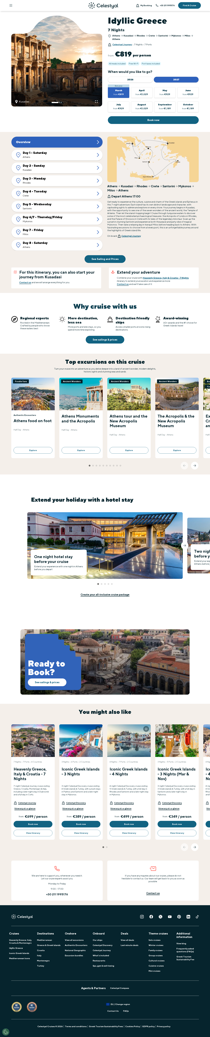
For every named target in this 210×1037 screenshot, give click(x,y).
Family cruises (155, 950)
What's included (101, 955)
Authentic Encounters (76, 945)
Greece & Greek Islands (48, 945)
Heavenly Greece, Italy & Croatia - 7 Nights (166, 277)
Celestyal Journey (122, 44)
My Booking (146, 5)
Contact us (25, 282)
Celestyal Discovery (102, 945)
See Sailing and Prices (105, 258)
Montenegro (43, 961)
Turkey (40, 966)
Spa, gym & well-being (103, 966)
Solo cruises (154, 940)
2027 (176, 79)
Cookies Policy (132, 1026)
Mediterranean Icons (19, 958)
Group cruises (156, 955)
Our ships (97, 940)
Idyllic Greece (16, 948)
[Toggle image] (50, 729)
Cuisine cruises (156, 966)
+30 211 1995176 (167, 5)
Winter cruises (156, 945)
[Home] (103, 5)
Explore (33, 450)
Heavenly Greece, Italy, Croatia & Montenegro (20, 941)
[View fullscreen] (96, 101)
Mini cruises (154, 971)
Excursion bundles (74, 955)
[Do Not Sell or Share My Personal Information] (5, 1032)
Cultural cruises (156, 961)
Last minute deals (129, 945)
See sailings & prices (105, 339)
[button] (25, 803)
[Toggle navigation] (11, 5)
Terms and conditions (76, 1026)
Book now (153, 120)
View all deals (127, 940)
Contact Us (113, 1011)
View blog (181, 943)
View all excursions (74, 940)
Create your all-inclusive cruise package (105, 594)
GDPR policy (148, 1026)
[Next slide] (194, 465)
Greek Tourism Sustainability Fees (106, 1026)
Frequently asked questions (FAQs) (185, 950)
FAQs (126, 1011)
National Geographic (75, 950)
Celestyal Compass (119, 988)
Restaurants (99, 961)
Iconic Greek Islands (19, 953)
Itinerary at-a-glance (24, 808)
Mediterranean (44, 940)
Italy (39, 955)
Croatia (41, 950)
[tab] (55, 102)
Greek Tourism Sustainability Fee (185, 958)
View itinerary (33, 833)
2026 (130, 79)
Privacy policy (163, 1026)
